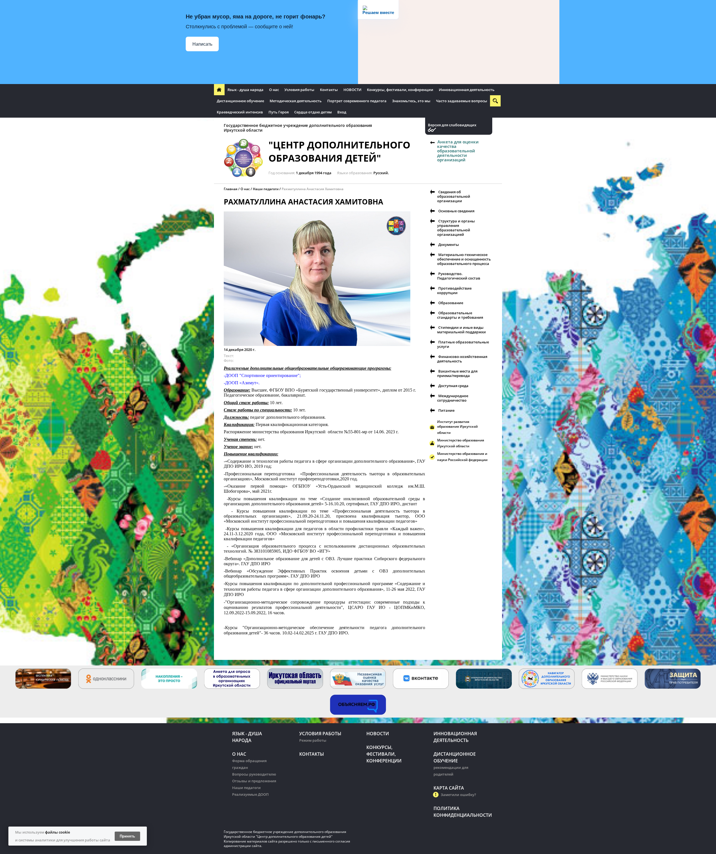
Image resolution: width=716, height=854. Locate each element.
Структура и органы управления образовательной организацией (456, 227)
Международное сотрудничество (452, 398)
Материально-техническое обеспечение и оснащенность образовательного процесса (464, 259)
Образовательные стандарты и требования (460, 315)
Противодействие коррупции (454, 290)
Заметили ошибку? (458, 794)
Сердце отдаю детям (313, 112)
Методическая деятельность (296, 100)
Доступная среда (453, 385)
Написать (202, 44)
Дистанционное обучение (240, 100)
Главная (230, 189)
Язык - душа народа (245, 89)
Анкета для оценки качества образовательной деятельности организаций (458, 150)
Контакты (329, 89)
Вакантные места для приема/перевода (457, 373)
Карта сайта (449, 788)
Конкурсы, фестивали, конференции (400, 89)
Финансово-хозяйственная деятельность (462, 359)
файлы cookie (57, 832)
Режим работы (312, 740)
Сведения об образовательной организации (453, 196)
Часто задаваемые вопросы (461, 100)
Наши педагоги (266, 189)
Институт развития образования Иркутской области (457, 427)
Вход (341, 112)
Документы (448, 244)
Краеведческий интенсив (240, 112)
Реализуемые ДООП (250, 794)
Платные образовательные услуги (463, 344)
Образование (450, 302)
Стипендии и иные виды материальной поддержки (461, 329)
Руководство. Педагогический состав (458, 276)
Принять (127, 836)
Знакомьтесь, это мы (411, 100)
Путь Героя (278, 112)
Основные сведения (456, 210)
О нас (274, 89)
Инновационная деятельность (466, 89)
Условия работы (299, 89)
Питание (446, 410)
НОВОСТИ (352, 89)
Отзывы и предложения (254, 780)
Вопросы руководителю (254, 774)
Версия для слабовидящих (452, 125)
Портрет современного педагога (357, 100)
